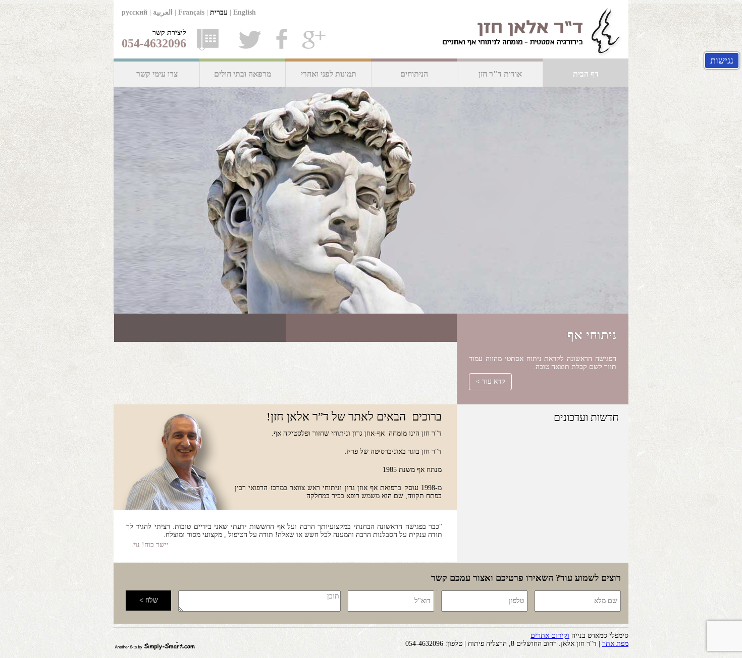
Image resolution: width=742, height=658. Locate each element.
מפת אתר (615, 643)
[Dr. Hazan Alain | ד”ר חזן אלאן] (371, 29)
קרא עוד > (490, 381)
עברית (219, 12)
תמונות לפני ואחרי (328, 74)
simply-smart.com (155, 644)
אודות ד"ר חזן (500, 74)
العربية (163, 12)
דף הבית (586, 74)
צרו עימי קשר (157, 74)
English (244, 12)
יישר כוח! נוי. (150, 545)
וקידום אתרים (550, 635)
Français (191, 12)
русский (134, 12)
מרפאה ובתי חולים (242, 74)
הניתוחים (414, 74)
